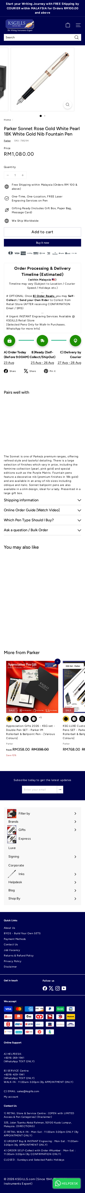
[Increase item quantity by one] (23, 175)
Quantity (10, 167)
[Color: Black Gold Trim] (66, 719)
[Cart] (68, 25)
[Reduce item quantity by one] (8, 175)
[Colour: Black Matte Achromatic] (25, 719)
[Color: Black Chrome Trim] (74, 719)
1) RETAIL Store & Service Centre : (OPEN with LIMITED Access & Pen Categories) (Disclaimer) (39, 1115)
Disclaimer (10, 966)
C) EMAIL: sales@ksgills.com (21, 1091)
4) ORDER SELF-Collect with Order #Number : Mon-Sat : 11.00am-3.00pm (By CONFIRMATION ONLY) (39, 1152)
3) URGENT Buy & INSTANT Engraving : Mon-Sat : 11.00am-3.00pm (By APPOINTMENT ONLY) (41, 1143)
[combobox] (42, 37)
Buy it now (42, 242)
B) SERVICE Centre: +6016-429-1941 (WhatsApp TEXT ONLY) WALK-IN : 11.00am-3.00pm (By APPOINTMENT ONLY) (38, 1076)
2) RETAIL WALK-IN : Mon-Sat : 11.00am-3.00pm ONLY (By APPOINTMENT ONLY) (41, 1133)
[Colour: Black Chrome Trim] (17, 719)
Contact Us (11, 944)
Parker (33, 652)
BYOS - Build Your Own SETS (22, 933)
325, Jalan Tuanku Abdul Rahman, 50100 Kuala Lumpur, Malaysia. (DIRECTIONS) (38, 1124)
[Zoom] (67, 104)
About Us (9, 927)
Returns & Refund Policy (19, 955)
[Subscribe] (60, 789)
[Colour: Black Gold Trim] (9, 719)
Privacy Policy (12, 961)
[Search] (76, 37)
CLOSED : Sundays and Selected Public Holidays (34, 1159)
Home (7, 119)
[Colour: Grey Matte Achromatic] (34, 719)
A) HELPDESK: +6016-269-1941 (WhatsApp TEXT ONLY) (19, 1057)
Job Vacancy (12, 950)
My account (11, 1096)
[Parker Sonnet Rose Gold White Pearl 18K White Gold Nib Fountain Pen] (42, 416)
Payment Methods (15, 939)
